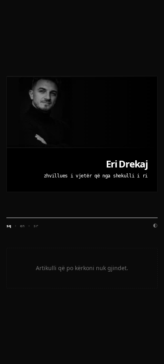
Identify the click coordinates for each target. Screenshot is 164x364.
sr (35, 226)
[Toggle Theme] (155, 225)
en (22, 226)
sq (8, 226)
